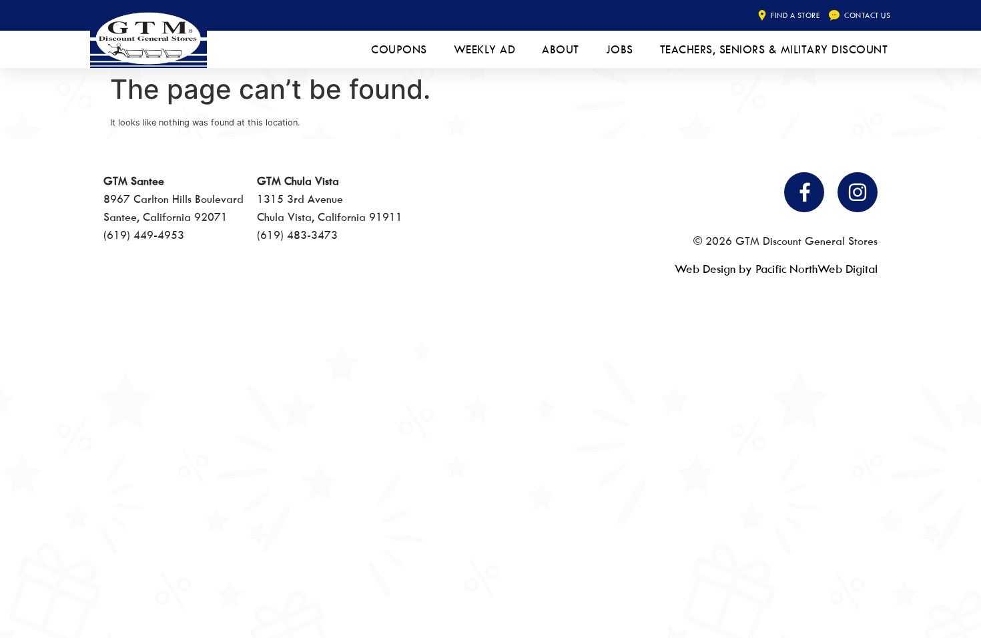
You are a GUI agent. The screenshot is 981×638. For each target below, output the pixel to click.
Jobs (619, 49)
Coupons (399, 49)
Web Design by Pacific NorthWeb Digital (776, 269)
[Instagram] (858, 192)
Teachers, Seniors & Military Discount (774, 49)
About (560, 49)
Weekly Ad (485, 49)
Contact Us (867, 15)
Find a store (795, 15)
